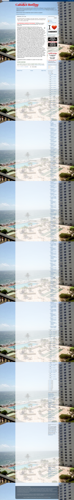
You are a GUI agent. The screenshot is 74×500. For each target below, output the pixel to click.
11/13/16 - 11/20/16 (53, 85)
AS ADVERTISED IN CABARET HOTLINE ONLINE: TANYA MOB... (53, 233)
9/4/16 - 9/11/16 (52, 104)
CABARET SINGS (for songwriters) (51, 415)
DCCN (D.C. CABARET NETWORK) (51, 400)
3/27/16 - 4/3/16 (52, 356)
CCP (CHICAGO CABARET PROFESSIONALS (52, 398)
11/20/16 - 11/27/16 (53, 83)
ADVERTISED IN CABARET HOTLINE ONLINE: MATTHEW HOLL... (53, 303)
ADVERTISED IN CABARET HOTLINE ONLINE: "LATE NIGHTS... (53, 159)
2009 (50, 388)
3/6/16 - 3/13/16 (52, 362)
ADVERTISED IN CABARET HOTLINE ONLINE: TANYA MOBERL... (53, 155)
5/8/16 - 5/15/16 (52, 345)
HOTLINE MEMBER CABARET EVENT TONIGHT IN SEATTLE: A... (53, 163)
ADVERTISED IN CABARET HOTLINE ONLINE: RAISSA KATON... (53, 129)
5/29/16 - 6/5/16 (52, 339)
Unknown (50, 21)
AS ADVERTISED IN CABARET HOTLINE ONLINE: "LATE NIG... (53, 237)
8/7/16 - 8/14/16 (52, 111)
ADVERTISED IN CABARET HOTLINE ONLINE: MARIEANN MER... (53, 137)
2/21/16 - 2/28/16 (52, 365)
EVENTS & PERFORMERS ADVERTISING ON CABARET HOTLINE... (53, 176)
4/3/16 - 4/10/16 (52, 355)
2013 (50, 383)
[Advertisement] (52, 441)
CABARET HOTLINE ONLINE (39, 65)
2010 (50, 387)
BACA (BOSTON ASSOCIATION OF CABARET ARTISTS (51, 394)
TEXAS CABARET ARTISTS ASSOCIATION (52, 407)
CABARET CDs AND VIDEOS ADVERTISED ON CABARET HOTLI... (53, 171)
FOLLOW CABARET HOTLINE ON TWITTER (52, 417)
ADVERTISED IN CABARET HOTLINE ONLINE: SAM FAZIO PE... (53, 133)
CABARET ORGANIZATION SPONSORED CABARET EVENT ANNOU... (53, 167)
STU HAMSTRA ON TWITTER (51, 476)
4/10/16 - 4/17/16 (52, 353)
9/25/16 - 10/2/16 (52, 98)
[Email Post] (30, 66)
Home (31, 70)
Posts (50, 66)
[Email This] (32, 66)
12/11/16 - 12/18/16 (53, 76)
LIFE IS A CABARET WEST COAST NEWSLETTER (52, 421)
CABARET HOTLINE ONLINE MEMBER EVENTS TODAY (53, 179)
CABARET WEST (51, 396)
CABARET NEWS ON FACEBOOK (51, 468)
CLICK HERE (52, 431)
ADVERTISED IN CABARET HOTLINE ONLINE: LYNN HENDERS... (53, 140)
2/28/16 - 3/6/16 (52, 364)
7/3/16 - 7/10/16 (52, 331)
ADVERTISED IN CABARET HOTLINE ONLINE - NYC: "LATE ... (53, 194)
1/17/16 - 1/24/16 (52, 374)
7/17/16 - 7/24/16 (52, 116)
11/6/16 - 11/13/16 (53, 87)
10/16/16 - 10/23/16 (53, 91)
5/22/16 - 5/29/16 (52, 341)
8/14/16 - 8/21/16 (52, 109)
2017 (50, 72)
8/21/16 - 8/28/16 (52, 107)
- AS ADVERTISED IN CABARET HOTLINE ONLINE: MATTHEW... (53, 241)
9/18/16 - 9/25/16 (52, 100)
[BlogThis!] (33, 66)
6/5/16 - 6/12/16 (52, 338)
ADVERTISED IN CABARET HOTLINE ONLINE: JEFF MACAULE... (53, 152)
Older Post (43, 70)
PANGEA (29, 28)
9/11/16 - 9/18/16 (52, 102)
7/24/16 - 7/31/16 (52, 114)
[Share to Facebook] (35, 66)
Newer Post (19, 70)
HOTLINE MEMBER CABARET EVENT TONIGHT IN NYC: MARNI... (53, 244)
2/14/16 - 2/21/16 (52, 367)
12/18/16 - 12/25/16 (53, 74)
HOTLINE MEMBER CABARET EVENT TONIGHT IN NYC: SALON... (53, 310)
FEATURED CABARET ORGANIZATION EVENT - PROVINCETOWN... (53, 291)
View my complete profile (52, 22)
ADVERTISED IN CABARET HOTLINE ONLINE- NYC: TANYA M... (53, 190)
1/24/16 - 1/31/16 (52, 372)
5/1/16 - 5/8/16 (52, 347)
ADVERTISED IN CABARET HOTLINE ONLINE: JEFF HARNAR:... (53, 148)
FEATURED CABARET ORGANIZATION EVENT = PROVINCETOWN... (53, 124)
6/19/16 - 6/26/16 (52, 334)
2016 (50, 73)
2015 (50, 380)
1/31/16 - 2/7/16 (52, 371)
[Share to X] (34, 66)
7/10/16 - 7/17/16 (52, 329)
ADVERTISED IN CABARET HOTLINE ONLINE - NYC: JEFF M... (53, 186)
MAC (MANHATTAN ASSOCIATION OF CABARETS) (51, 402)
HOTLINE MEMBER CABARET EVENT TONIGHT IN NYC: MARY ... (53, 307)
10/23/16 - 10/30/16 (53, 89)
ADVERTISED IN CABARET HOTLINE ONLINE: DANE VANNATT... (53, 144)
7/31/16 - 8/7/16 (52, 112)
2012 (50, 384)
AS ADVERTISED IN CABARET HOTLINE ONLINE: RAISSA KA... (53, 295)
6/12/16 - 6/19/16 (52, 336)
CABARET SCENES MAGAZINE (51, 413)
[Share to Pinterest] (36, 66)
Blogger (49, 497)
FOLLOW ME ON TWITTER (51, 419)
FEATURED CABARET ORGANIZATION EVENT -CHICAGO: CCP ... (53, 120)
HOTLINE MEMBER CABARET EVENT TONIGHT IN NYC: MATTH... (53, 198)
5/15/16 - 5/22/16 (52, 343)
